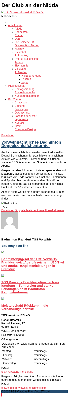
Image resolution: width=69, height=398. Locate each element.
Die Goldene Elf (24, 42)
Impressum (21, 119)
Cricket (19, 35)
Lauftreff (26, 79)
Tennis (19, 62)
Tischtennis (21, 65)
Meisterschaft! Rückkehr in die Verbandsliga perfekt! (24, 307)
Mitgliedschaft (16, 85)
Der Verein (14, 99)
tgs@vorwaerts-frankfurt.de (17, 371)
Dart (17, 38)
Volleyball (20, 69)
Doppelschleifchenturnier (30, 210)
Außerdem (21, 72)
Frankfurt (50, 210)
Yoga (24, 82)
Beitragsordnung (24, 89)
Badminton (21, 32)
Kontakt (19, 122)
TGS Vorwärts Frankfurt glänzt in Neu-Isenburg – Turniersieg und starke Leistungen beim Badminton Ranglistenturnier (30, 287)
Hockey (19, 48)
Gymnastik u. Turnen (27, 45)
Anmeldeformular (25, 92)
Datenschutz (22, 112)
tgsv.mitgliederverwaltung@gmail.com (23, 387)
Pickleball (20, 52)
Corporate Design (25, 129)
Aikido (18, 28)
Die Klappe (21, 109)
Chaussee (21, 102)
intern (18, 126)
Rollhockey (21, 55)
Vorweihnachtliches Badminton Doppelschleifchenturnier (31, 144)
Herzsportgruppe (31, 75)
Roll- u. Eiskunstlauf (27, 58)
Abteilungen (15, 25)
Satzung (20, 105)
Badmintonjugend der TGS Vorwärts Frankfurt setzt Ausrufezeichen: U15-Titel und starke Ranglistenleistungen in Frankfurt (32, 264)
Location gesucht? (26, 116)
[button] (9, 15)
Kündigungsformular (27, 95)
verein (60, 210)
